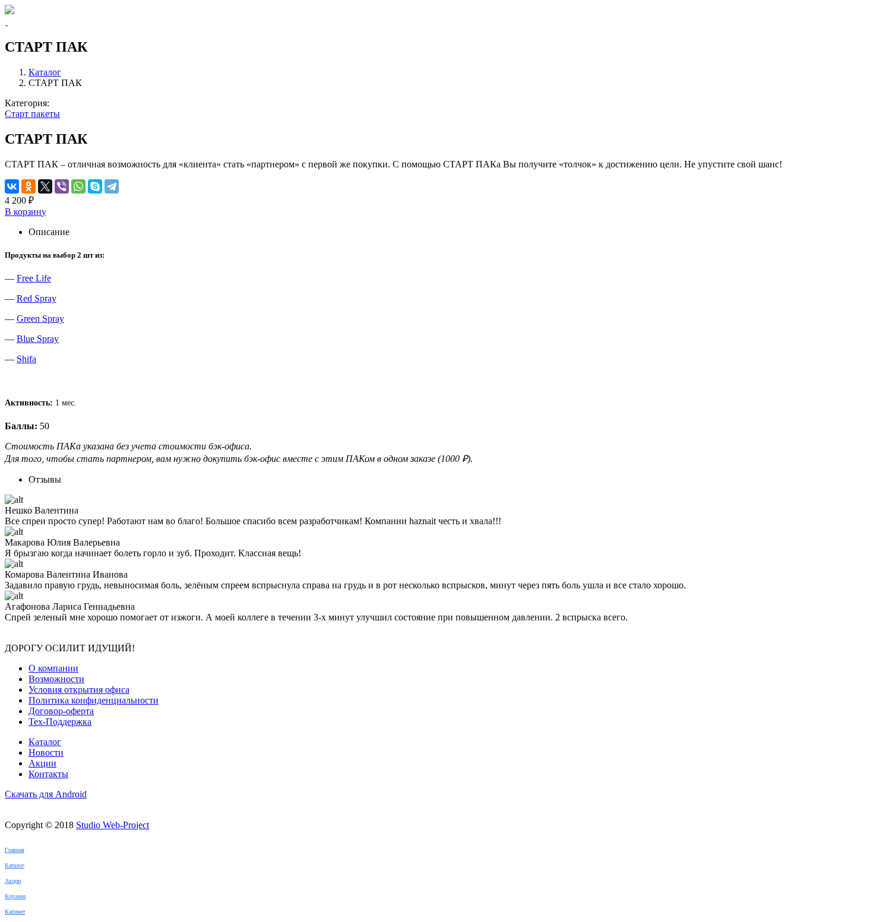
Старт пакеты (32, 114)
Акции (42, 763)
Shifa (26, 359)
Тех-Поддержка (60, 722)
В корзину (25, 212)
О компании (53, 668)
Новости (46, 752)
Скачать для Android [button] (46, 794)
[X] (45, 186)
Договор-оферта (61, 711)
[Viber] (62, 186)
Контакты (48, 774)
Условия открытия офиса (79, 690)
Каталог (45, 72)
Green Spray (40, 318)
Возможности (56, 679)
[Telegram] (112, 186)
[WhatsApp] (78, 186)
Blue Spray (38, 339)
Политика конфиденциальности (94, 700)
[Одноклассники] (28, 186)
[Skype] (95, 186)
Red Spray (36, 298)
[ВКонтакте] (12, 186)
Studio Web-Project (112, 825)
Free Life (34, 278)
